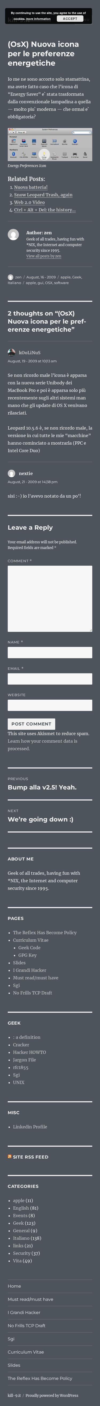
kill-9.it (14, 1395)
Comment (20, 561)
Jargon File (24, 1060)
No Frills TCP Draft (32, 993)
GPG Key (27, 955)
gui (40, 283)
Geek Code (29, 947)
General (21, 1230)
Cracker (21, 1044)
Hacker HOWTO (29, 1052)
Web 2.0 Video (29, 202)
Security (21, 1253)
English (21, 1208)
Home (14, 1286)
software (61, 283)
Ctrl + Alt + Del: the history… (45, 210)
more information (38, 19)
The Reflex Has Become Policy (45, 932)
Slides (19, 962)
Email (16, 668)
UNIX (18, 1082)
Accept (70, 18)
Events (20, 1215)
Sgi (16, 985)
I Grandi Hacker (29, 970)
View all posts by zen (43, 256)
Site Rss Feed (31, 1157)
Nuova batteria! (31, 187)
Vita (17, 1260)
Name (15, 642)
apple (66, 277)
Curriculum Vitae (31, 940)
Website (17, 695)
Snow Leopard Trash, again (43, 194)
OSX (49, 283)
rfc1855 (21, 1067)
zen (18, 277)
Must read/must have (35, 977)
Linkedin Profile (30, 1126)
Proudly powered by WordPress (52, 1395)
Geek (76, 277)
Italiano (14, 283)
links (18, 1245)
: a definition (27, 1037)
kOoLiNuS (30, 352)
